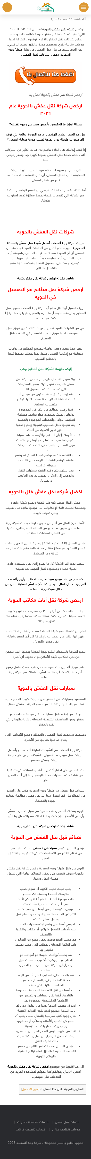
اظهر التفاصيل (30, 1089)
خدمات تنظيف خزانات (31, 1130)
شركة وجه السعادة (42, 589)
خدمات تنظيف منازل (66, 1130)
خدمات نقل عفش (67, 1122)
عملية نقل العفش (45, 848)
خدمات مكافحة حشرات (33, 1122)
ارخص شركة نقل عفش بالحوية (28, 1067)
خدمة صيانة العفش (22, 140)
